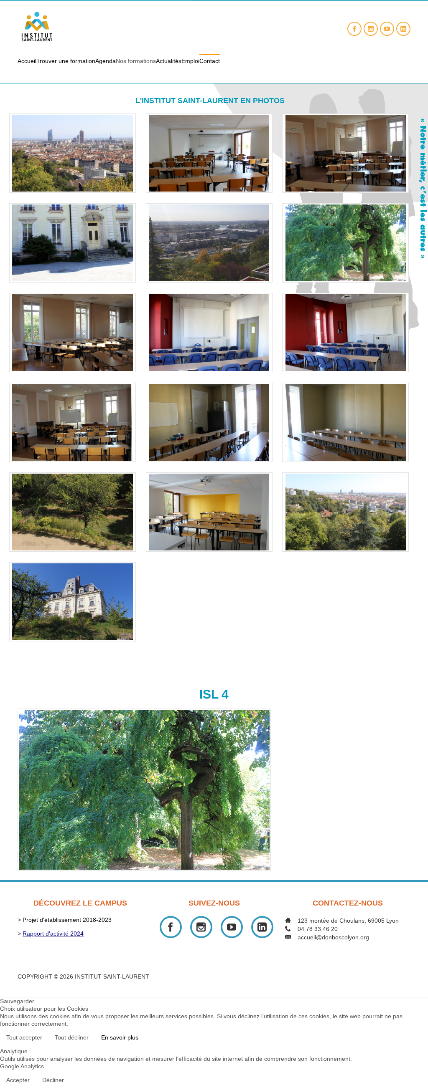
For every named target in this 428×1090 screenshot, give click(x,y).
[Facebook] (354, 29)
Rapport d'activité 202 (51, 933)
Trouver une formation (65, 61)
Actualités (168, 61)
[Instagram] (371, 29)
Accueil (27, 61)
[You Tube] (387, 29)
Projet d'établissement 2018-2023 (67, 919)
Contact (209, 61)
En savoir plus (119, 1037)
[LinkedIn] (403, 29)
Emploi (190, 61)
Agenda (105, 61)
